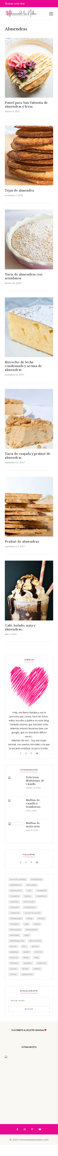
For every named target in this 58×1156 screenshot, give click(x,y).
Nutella (14, 958)
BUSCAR (29, 1009)
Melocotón (35, 941)
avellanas (31, 885)
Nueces (38, 952)
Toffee (13, 974)
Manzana (14, 935)
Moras (35, 946)
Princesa (41, 963)
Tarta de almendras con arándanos (23, 276)
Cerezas (14, 902)
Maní (26, 935)
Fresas (41, 918)
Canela (27, 896)
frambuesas (15, 918)
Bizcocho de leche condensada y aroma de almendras (23, 366)
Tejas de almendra (19, 190)
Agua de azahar (17, 879)
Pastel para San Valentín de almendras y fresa (26, 104)
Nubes (26, 952)
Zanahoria (27, 974)
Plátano (28, 963)
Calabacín (41, 891)
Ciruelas (14, 907)
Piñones (14, 963)
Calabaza (14, 896)
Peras (26, 958)
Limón (37, 924)
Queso (13, 969)
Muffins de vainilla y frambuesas (33, 803)
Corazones (29, 907)
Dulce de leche (32, 913)
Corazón (14, 913)
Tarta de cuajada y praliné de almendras (27, 455)
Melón (13, 946)
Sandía (37, 969)
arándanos (15, 885)
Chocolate (29, 902)
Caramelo (41, 896)
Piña (36, 958)
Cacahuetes (15, 891)
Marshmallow (17, 941)
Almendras (36, 879)
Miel (24, 946)
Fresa (29, 918)
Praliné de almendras (22, 541)
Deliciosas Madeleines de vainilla (35, 780)
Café (29, 891)
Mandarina (31, 930)
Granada (14, 924)
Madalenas (15, 930)
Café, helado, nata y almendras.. (20, 627)
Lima (26, 924)
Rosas (25, 969)
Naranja (14, 952)
